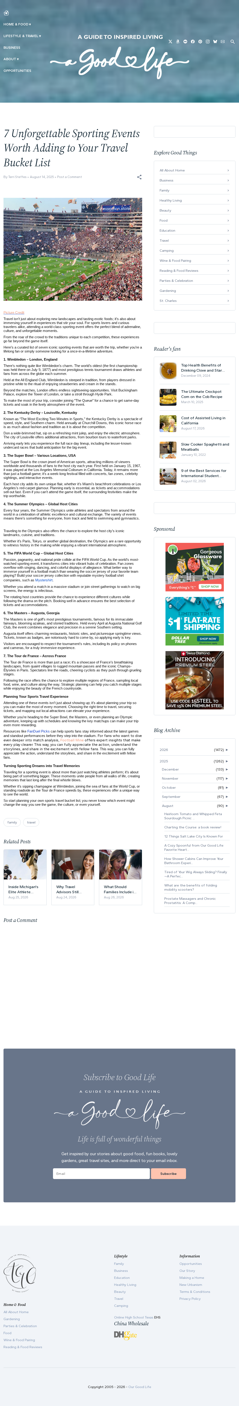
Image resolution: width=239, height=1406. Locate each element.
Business (12, 47)
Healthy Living (171, 200)
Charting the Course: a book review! (192, 827)
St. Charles (168, 301)
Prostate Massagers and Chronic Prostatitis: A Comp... (190, 901)
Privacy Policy (190, 1299)
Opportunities (17, 71)
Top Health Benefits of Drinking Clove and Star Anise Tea (201, 368)
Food (164, 220)
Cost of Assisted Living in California (203, 420)
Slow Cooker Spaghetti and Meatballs (205, 447)
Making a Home (191, 1278)
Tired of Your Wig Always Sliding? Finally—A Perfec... (195, 874)
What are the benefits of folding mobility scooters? (190, 887)
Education (167, 230)
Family (164, 190)
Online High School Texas (134, 1317)
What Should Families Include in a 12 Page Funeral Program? (120, 889)
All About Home (172, 170)
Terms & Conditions (194, 1292)
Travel (164, 240)
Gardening (168, 291)
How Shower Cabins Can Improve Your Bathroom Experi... (193, 861)
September (171, 797)
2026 (164, 750)
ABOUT (10, 59)
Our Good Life (139, 1387)
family (12, 822)
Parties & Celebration (176, 281)
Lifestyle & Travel (21, 36)
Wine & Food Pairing (175, 260)
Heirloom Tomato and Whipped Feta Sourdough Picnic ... (193, 816)
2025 (164, 761)
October (169, 787)
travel (31, 822)
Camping (167, 250)
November (170, 778)
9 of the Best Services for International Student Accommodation (203, 473)
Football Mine (72, 740)
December (170, 769)
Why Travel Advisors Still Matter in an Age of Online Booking (72, 889)
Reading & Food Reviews (179, 271)
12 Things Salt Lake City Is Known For (193, 836)
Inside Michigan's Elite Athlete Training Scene (23, 889)
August (167, 806)
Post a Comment (69, 177)
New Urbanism (190, 1285)
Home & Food (16, 24)
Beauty (165, 210)
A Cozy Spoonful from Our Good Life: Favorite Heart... (194, 847)
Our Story (187, 1271)
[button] (139, 177)
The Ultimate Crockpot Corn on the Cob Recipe (201, 394)
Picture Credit (14, 312)
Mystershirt (44, 579)
